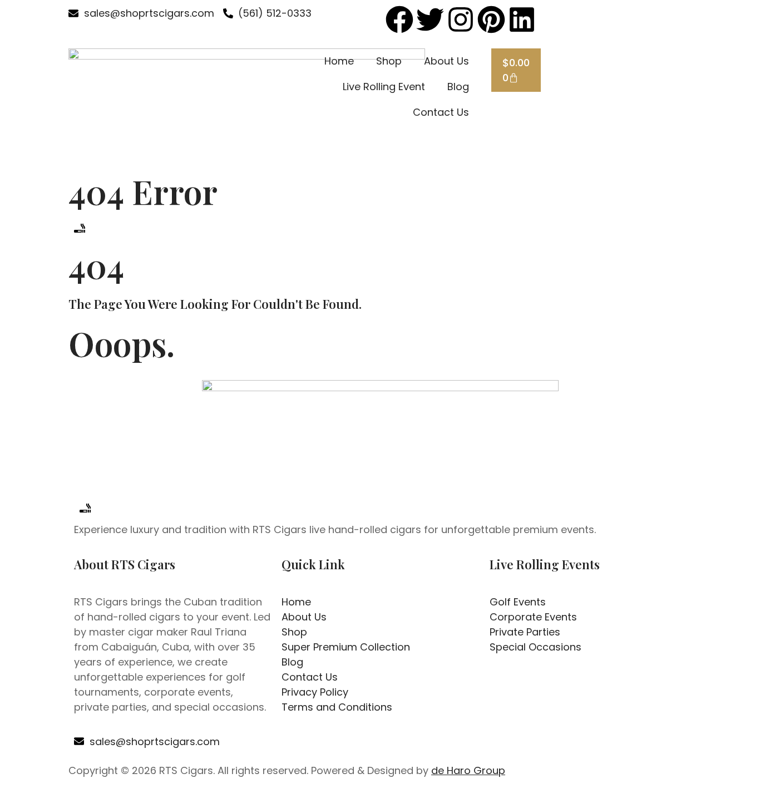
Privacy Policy (423, 796)
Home (339, 61)
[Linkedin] (522, 19)
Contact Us (441, 112)
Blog (458, 86)
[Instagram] (461, 19)
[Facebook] (399, 19)
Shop (389, 61)
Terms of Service (496, 796)
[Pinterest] (491, 19)
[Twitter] (430, 19)
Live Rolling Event (384, 86)
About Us (446, 61)
